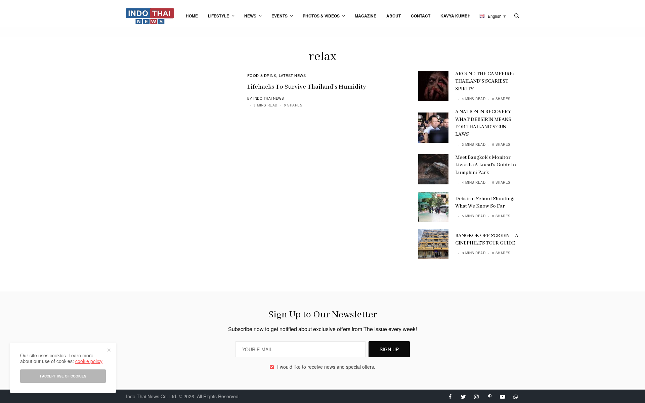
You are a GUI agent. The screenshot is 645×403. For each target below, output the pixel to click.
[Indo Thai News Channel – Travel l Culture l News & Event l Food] (150, 16)
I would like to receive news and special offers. (326, 367)
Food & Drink (261, 75)
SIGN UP (389, 349)
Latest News (292, 75)
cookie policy (88, 361)
